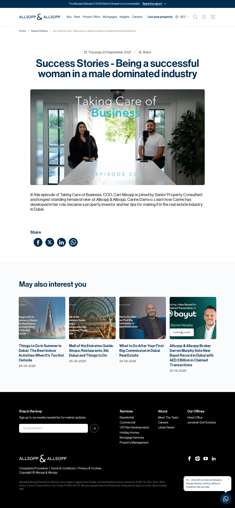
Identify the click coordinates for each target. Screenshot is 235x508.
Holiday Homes (129, 432)
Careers (137, 16)
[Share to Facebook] (38, 242)
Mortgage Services (132, 437)
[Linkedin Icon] (214, 458)
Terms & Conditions (63, 468)
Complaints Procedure (33, 468)
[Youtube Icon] (205, 458)
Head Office (195, 417)
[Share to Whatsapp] (73, 242)
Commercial (127, 422)
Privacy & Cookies (90, 468)
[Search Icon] (195, 17)
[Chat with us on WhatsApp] (225, 498)
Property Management (134, 442)
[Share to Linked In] (61, 242)
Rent (77, 16)
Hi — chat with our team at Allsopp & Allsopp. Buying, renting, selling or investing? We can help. (204, 483)
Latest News (166, 427)
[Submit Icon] (93, 428)
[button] (204, 17)
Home (22, 31)
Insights (124, 16)
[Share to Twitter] (49, 242)
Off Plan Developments (134, 427)
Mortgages (110, 16)
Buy (69, 16)
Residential (127, 417)
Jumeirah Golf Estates (201, 422)
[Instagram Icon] (197, 458)
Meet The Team (168, 417)
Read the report (152, 4)
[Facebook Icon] (189, 458)
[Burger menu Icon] (213, 17)
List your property (160, 16)
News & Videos (39, 31)
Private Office (91, 16)
